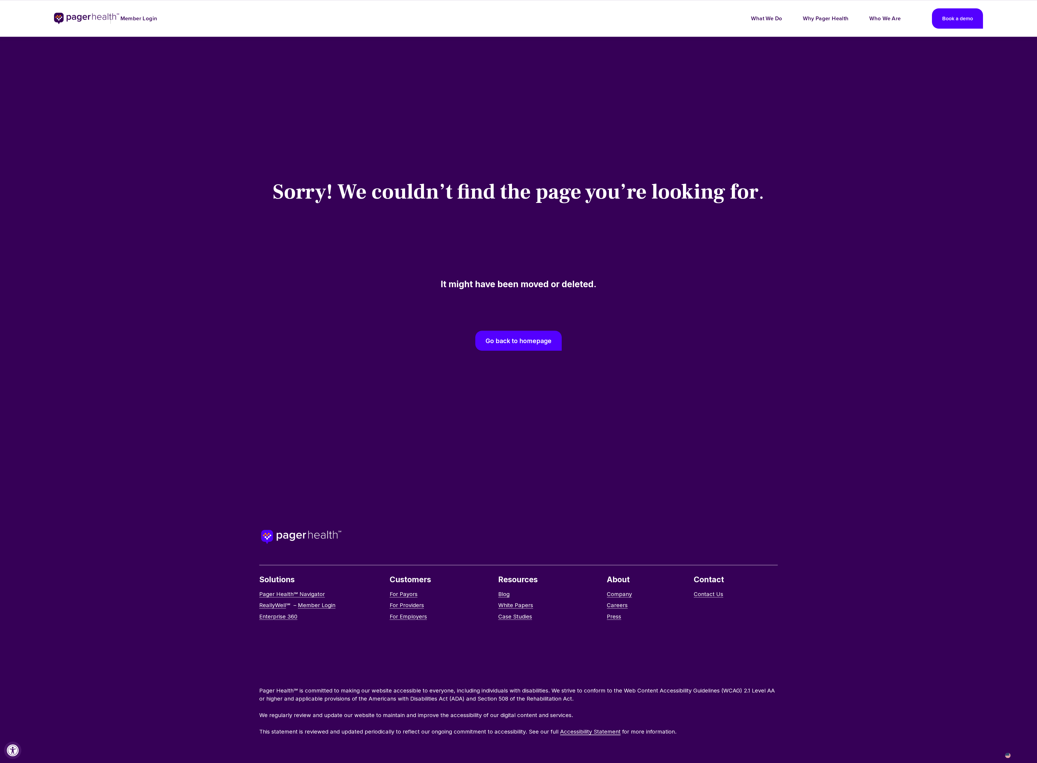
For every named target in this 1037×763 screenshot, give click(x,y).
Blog (504, 594)
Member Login (138, 18)
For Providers (407, 605)
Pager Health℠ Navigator (292, 594)
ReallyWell (272, 605)
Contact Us (708, 594)
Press (614, 616)
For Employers (408, 616)
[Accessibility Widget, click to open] (12, 750)
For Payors (404, 594)
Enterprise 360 (278, 616)
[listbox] (1016, 755)
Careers (617, 605)
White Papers (515, 605)
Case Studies (515, 616)
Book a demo (957, 18)
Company (619, 594)
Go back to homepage (518, 340)
